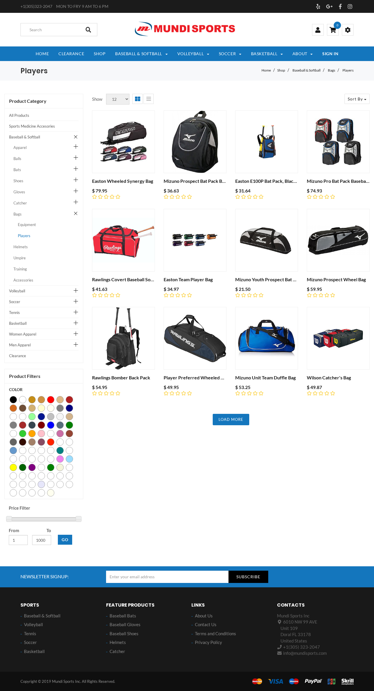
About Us (204, 615)
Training (20, 269)
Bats (17, 169)
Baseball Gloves (125, 624)
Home (266, 70)
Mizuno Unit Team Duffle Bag (265, 377)
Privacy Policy (208, 642)
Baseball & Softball (306, 70)
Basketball (18, 323)
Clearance (17, 355)
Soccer (14, 301)
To (48, 530)
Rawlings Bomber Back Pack (121, 377)
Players (348, 70)
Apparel (20, 147)
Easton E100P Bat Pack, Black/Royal (272, 181)
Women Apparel (22, 334)
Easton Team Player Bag (188, 279)
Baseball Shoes (124, 633)
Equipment (27, 224)
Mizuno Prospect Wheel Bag (336, 279)
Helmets (20, 246)
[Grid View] (137, 99)
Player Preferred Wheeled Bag (196, 377)
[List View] (148, 99)
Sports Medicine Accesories (32, 126)
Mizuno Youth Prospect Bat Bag (267, 279)
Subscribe (248, 576)
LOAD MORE (231, 419)
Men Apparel (20, 345)
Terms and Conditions (215, 633)
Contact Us (206, 624)
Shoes (18, 180)
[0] (333, 30)
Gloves (19, 192)
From (14, 530)
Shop (281, 70)
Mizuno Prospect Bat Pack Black (197, 181)
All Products (19, 115)
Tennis (14, 312)
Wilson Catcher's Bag (329, 377)
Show (97, 99)
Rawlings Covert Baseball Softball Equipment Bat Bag (146, 279)
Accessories (23, 280)
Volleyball (17, 291)
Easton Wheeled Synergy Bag (122, 181)
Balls (17, 158)
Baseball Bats (123, 615)
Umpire (19, 258)
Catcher (20, 203)
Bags (331, 70)
